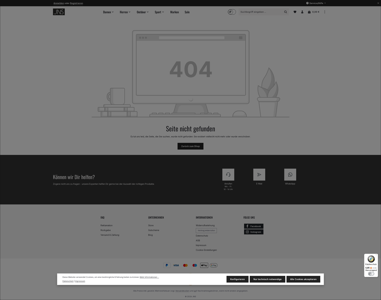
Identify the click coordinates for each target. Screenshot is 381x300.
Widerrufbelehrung (205, 225)
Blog (150, 235)
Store (151, 225)
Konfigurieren (237, 279)
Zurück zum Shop (190, 146)
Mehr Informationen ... (149, 277)
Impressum (201, 245)
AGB (198, 240)
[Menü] (376, 255)
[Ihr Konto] (302, 11)
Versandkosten (182, 291)
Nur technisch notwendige (267, 279)
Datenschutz (202, 235)
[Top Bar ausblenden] (378, 3)
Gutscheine (153, 230)
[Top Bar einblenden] (324, 11)
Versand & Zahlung (110, 235)
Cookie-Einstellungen (206, 250)
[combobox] (261, 11)
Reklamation (107, 225)
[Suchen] (285, 11)
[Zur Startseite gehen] (59, 11)
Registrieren (76, 3)
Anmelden (59, 3)
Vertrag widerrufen (206, 230)
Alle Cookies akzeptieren (303, 279)
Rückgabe (106, 230)
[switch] (371, 274)
